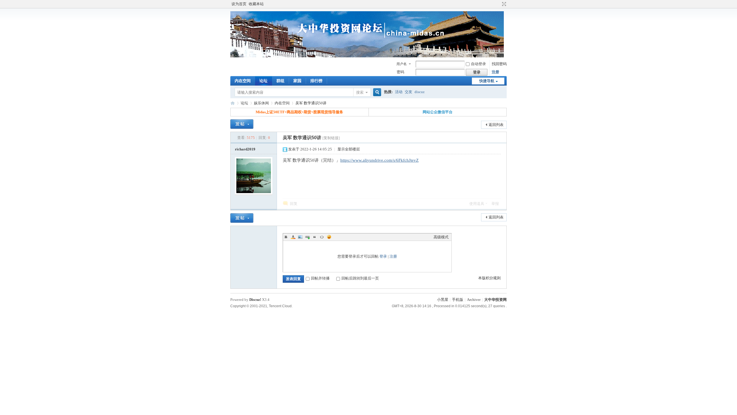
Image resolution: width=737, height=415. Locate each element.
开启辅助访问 (498, 4)
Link (307, 237)
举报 (495, 203)
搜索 (360, 92)
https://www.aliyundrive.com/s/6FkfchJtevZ (379, 160)
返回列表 (496, 124)
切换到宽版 (503, 4)
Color (293, 237)
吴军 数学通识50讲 (310, 103)
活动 (398, 92)
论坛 (263, 81)
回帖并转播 (320, 278)
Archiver (473, 299)
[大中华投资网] (367, 56)
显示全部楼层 (348, 149)
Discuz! (255, 299)
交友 (408, 92)
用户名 (401, 64)
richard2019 (245, 149)
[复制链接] (331, 138)
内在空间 (243, 81)
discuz (420, 92)
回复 (293, 203)
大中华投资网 (232, 103)
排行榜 (316, 81)
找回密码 (499, 64)
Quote (315, 237)
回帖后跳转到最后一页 (360, 278)
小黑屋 (442, 299)
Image (300, 237)
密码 (400, 72)
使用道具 (476, 203)
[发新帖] (241, 124)
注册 (495, 72)
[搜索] (376, 92)
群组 (280, 81)
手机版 (457, 299)
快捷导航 (486, 81)
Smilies (329, 237)
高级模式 (441, 237)
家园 (297, 81)
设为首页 (238, 4)
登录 (383, 256)
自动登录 (478, 64)
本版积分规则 (489, 278)
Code (322, 237)
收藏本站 (256, 4)
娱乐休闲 (261, 103)
